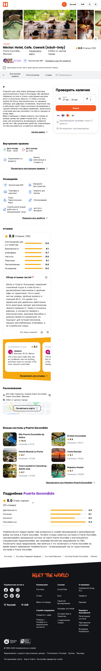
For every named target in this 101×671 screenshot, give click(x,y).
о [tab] (3, 75)
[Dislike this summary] (47, 332)
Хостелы (40, 589)
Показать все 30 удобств (58, 61)
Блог (59, 596)
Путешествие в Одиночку (64, 615)
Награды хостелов (66, 609)
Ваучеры (80, 653)
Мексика (7, 54)
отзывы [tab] (48, 75)
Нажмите (83, 596)
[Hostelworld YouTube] (6, 596)
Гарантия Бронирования (64, 602)
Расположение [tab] (32, 75)
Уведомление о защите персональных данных (24, 653)
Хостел (6, 44)
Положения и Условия (56, 653)
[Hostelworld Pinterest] (12, 596)
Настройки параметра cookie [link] (50, 659)
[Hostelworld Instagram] (18, 590)
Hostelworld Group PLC (86, 589)
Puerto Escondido (11, 51)
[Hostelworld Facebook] (6, 590)
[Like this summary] (41, 332)
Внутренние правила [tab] (15, 75)
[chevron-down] (33, 503)
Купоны (71, 653)
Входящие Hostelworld (84, 630)
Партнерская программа (84, 624)
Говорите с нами (43, 615)
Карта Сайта (29, 659)
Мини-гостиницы (43, 602)
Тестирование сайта (13, 659)
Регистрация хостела (84, 617)
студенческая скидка (64, 621)
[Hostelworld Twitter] (12, 590)
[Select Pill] (64, 4)
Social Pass (62, 589)
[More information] (46, 277)
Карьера (82, 602)
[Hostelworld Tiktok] (18, 596)
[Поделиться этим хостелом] (95, 38)
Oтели (39, 596)
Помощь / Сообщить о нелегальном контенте (42, 623)
